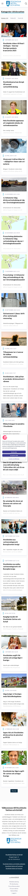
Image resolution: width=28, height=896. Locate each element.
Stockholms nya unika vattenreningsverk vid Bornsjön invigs (12, 566)
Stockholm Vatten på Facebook (14, 866)
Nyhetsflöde (14, 891)
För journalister (14, 888)
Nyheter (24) (4, 18)
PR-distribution (14, 884)
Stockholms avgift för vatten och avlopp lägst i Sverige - (12, 657)
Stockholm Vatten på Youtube (14, 868)
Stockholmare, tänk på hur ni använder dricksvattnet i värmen (13, 379)
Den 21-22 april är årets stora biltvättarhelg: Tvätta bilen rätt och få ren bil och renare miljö (13, 466)
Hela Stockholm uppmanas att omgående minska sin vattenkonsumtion (13, 123)
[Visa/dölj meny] (2, 3)
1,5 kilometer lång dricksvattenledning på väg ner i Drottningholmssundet (14, 200)
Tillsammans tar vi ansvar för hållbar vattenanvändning (13, 354)
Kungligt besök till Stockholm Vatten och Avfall (12, 619)
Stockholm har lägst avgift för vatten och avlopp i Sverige (13, 773)
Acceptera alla (14, 455)
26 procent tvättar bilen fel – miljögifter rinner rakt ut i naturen (14, 161)
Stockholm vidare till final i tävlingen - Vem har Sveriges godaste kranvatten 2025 (13, 47)
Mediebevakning (14, 881)
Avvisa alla (14, 452)
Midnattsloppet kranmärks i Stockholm (13, 425)
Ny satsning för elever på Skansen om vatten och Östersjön (13, 503)
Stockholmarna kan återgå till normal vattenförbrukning (13, 84)
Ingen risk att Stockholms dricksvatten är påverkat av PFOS (13, 734)
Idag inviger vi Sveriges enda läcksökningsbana (12, 695)
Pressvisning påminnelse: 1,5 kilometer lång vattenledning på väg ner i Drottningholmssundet (13, 240)
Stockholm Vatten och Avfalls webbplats (14, 864)
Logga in (14, 893)
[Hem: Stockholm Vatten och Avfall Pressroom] (13, 3)
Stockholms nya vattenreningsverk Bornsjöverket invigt (11, 542)
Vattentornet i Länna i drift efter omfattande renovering (14, 315)
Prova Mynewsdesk (14, 886)
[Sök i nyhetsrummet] (26, 3)
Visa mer (14, 791)
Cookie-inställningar (14, 458)
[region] (14, 448)
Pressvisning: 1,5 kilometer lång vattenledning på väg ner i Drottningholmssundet (14, 277)
